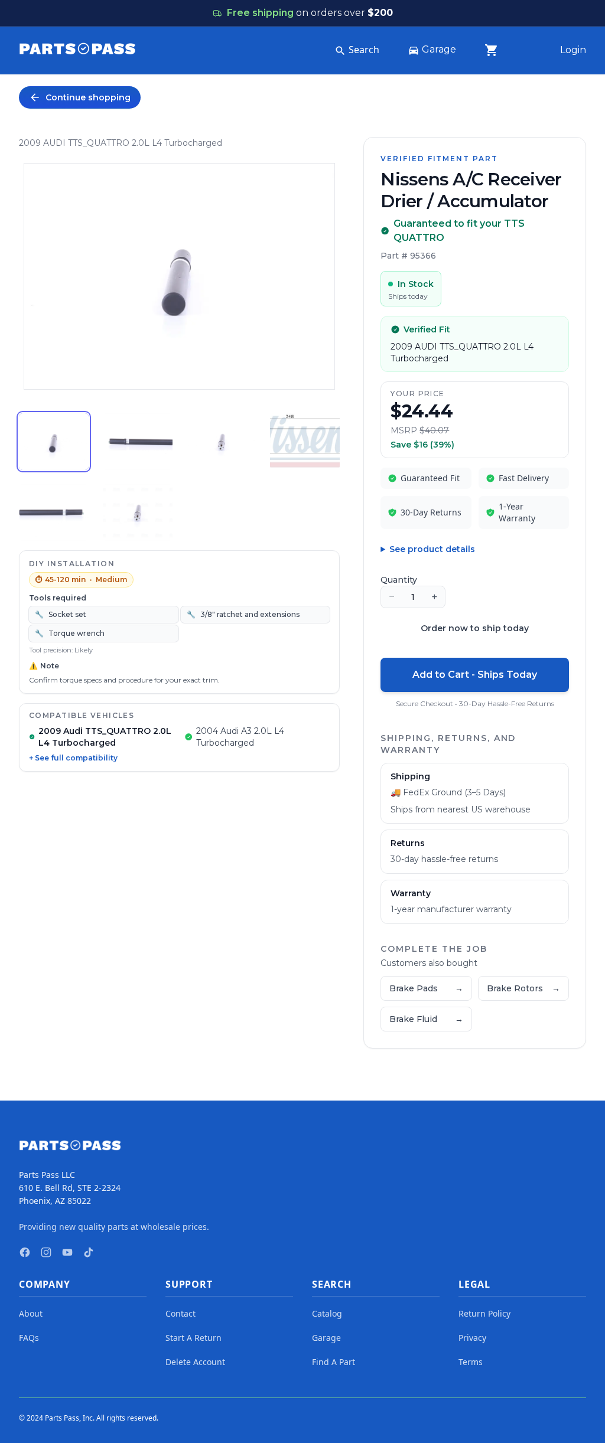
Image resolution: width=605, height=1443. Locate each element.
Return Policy (484, 1313)
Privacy (472, 1337)
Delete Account (195, 1361)
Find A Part (333, 1361)
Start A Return (193, 1337)
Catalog (327, 1313)
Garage (439, 49)
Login (573, 50)
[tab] (54, 441)
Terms (470, 1361)
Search (364, 49)
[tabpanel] (179, 276)
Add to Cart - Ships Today (474, 674)
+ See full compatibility (73, 757)
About (31, 1313)
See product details (432, 549)
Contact (180, 1313)
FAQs (29, 1337)
